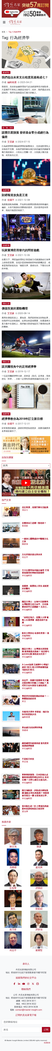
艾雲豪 (10, 141)
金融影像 (6, 245)
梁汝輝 (25, 811)
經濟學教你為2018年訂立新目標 (22, 418)
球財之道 (6, 304)
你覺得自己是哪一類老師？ (34, 523)
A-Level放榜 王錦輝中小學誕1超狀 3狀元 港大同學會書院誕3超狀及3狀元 (35, 667)
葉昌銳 (25, 526)
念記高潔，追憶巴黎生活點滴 (35, 507)
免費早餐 (6, 190)
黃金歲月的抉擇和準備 (32, 727)
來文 (24, 701)
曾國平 (10, 200)
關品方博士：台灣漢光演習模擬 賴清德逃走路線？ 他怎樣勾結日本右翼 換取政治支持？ (35, 651)
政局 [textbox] (5, 465)
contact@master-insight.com (28, 1010)
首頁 (3, 32)
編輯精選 (12, 82)
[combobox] (26, 465)
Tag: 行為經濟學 (15, 32)
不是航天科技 (28, 759)
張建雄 (25, 730)
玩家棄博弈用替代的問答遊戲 (20, 250)
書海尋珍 (6, 72)
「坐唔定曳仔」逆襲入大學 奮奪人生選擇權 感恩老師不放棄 (35, 620)
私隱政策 (47, 1043)
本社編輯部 (27, 575)
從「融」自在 (8, 128)
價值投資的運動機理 (15, 308)
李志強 (25, 761)
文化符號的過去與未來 (32, 554)
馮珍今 (25, 510)
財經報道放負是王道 (15, 195)
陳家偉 (25, 544)
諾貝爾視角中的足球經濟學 (19, 366)
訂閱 (46, 1029)
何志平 (25, 557)
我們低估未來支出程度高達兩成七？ (25, 77)
